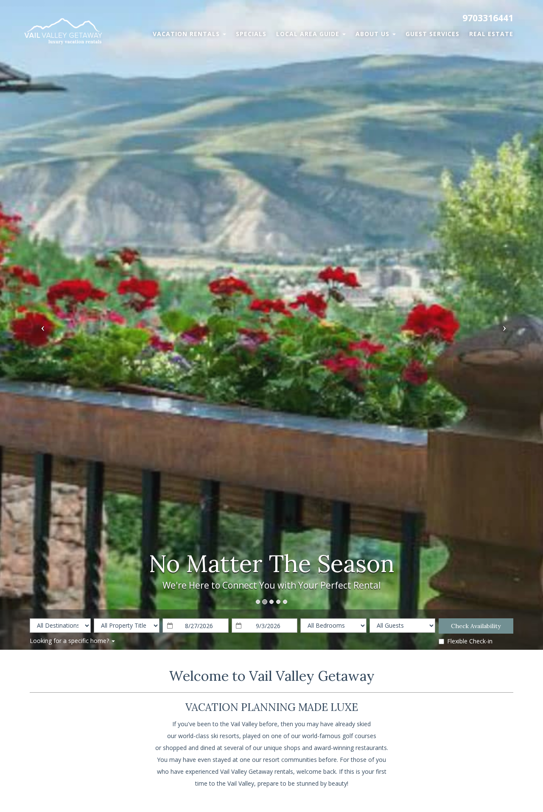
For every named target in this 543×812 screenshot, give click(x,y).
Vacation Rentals (187, 34)
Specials (251, 34)
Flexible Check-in (470, 641)
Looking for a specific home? (70, 641)
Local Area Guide (308, 34)
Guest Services (432, 34)
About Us (373, 34)
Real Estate (491, 34)
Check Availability (476, 626)
